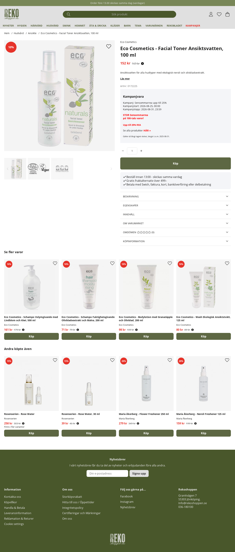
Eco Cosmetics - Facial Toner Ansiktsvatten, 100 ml (69, 33)
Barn (127, 25)
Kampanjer (193, 25)
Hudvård (52, 25)
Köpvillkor (10, 502)
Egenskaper (130, 205)
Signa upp (139, 473)
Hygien (21, 25)
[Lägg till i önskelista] (109, 46)
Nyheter (8, 25)
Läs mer (125, 78)
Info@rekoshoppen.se (192, 503)
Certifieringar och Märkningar (81, 513)
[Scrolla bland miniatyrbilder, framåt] (111, 169)
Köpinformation (134, 241)
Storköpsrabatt (72, 497)
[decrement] (123, 150)
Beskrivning (131, 196)
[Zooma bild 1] (59, 95)
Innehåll (129, 214)
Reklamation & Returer (19, 518)
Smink (67, 25)
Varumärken (154, 25)
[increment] (141, 150)
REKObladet (174, 25)
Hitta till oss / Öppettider (78, 502)
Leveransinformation (17, 513)
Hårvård (36, 25)
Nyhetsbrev (127, 507)
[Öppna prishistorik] (142, 63)
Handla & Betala (14, 508)
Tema (138, 25)
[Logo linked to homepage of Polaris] (11, 14)
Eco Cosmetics (128, 42)
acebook (127, 496)
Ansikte (32, 33)
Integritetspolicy (72, 508)
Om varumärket (133, 223)
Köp (31, 433)
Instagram (126, 502)
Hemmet (80, 25)
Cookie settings (14, 524)
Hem (6, 33)
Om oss (67, 518)
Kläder (115, 25)
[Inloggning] (211, 14)
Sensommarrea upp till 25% (151, 102)
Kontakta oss (12, 497)
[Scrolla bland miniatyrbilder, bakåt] (7, 169)
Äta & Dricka (97, 25)
